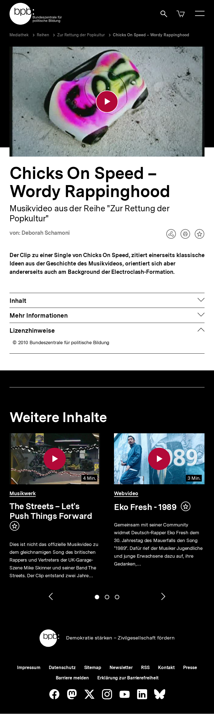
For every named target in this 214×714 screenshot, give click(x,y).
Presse (190, 667)
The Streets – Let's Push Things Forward (50, 511)
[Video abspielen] (107, 101)
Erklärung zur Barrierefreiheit (127, 678)
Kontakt (166, 667)
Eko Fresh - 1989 (145, 507)
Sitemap (92, 667)
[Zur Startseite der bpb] (35, 23)
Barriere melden (72, 678)
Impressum (28, 667)
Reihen (43, 35)
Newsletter (121, 667)
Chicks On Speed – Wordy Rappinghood (151, 35)
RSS (145, 667)
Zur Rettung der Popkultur (81, 35)
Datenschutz (62, 667)
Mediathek (19, 35)
